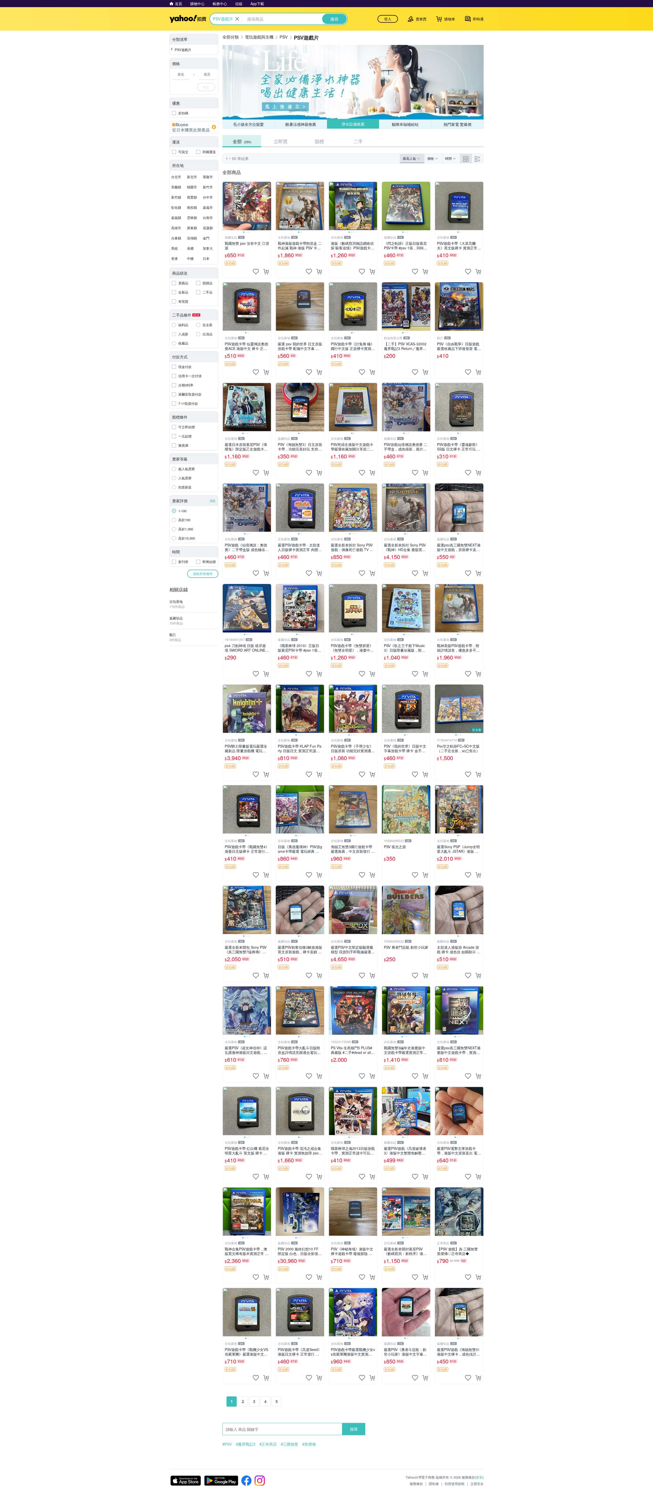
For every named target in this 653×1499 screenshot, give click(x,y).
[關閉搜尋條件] (237, 19)
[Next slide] (268, 206)
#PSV (227, 1444)
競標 (319, 141)
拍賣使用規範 (454, 1483)
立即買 (280, 141)
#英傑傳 (309, 1444)
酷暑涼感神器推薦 (300, 124)
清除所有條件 (203, 573)
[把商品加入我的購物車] (266, 272)
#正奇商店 (268, 1444)
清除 (212, 500)
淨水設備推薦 (352, 124)
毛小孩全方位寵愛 (248, 124)
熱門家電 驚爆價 (457, 124)
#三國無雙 (289, 1444)
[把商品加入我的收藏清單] (256, 272)
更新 (479, 1477)
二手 (358, 141)
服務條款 (416, 1483)
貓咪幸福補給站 (405, 124)
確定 (206, 86)
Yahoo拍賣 (187, 19)
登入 (387, 18)
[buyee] (193, 127)
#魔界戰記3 (245, 1444)
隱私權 (434, 1483)
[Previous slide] (226, 206)
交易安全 (477, 1483)
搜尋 (354, 1429)
